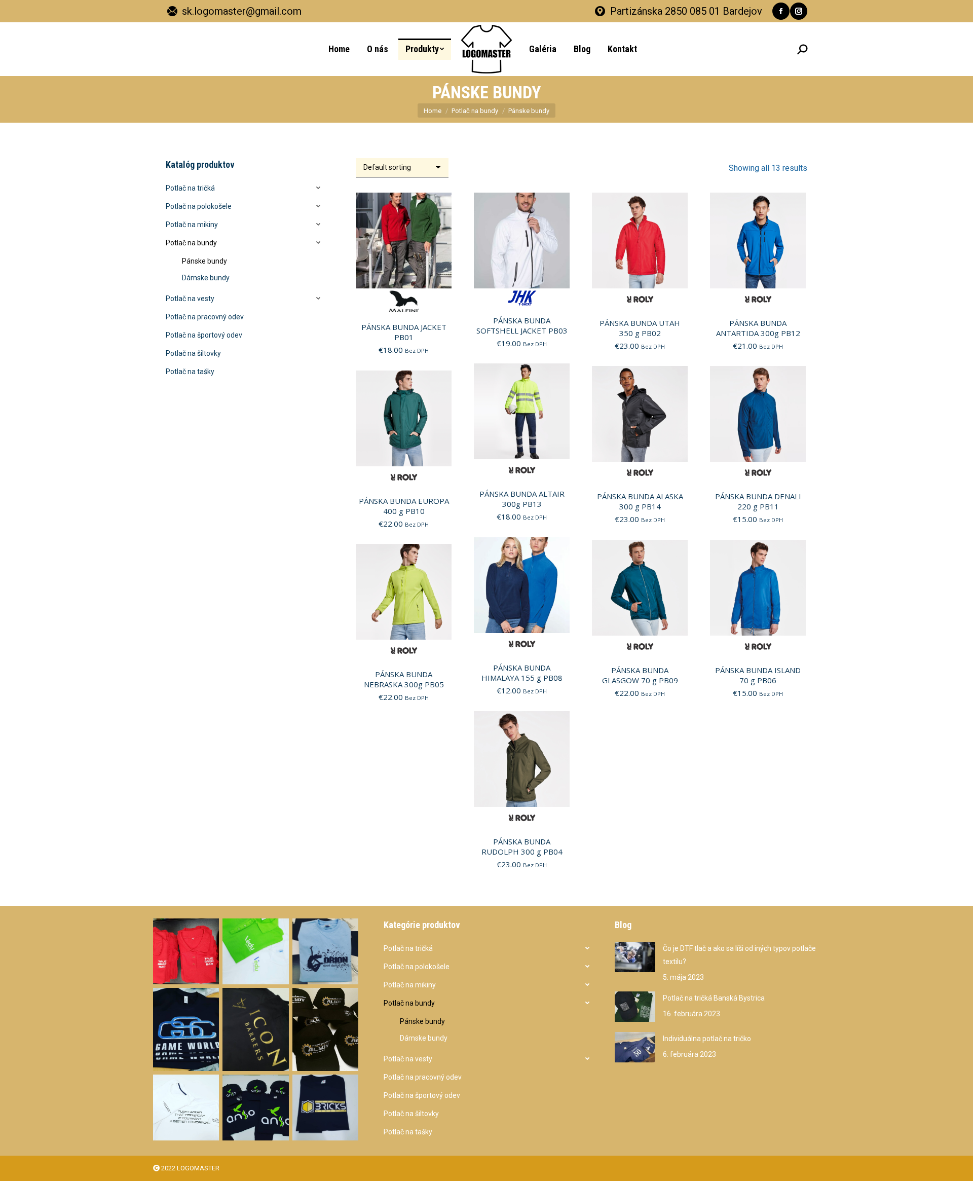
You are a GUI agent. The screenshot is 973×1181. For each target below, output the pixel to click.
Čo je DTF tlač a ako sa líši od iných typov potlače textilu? (739, 955)
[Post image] (635, 957)
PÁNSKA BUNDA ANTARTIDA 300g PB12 (758, 328)
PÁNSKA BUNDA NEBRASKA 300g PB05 (404, 679)
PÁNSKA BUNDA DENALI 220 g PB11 (758, 501)
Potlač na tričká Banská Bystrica (714, 998)
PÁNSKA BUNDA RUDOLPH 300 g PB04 (522, 846)
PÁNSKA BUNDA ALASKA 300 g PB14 (640, 501)
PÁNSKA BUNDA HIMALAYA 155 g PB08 (522, 672)
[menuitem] (339, 49)
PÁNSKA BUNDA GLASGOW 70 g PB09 (640, 675)
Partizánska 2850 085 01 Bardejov (686, 11)
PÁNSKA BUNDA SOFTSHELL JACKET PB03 (522, 325)
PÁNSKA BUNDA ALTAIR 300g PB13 (522, 499)
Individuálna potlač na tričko (707, 1039)
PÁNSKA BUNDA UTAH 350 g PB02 (640, 328)
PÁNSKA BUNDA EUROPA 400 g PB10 (404, 506)
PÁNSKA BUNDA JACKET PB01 (403, 332)
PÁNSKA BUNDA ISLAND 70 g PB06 (758, 675)
